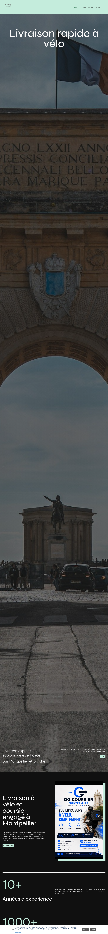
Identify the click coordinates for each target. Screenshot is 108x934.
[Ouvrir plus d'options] (103, 7)
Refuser (93, 929)
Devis (103, 756)
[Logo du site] (10, 12)
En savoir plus (8, 845)
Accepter (85, 929)
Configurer (18, 932)
